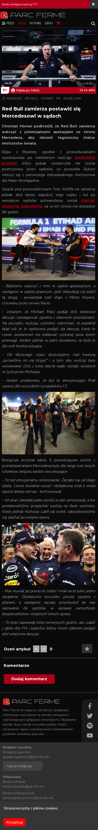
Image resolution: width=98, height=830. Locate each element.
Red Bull (31, 98)
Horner (47, 98)
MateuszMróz (27, 90)
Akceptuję (14, 822)
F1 (4, 90)
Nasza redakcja (19, 766)
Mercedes (14, 98)
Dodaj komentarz (29, 679)
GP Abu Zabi (72, 98)
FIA (58, 98)
